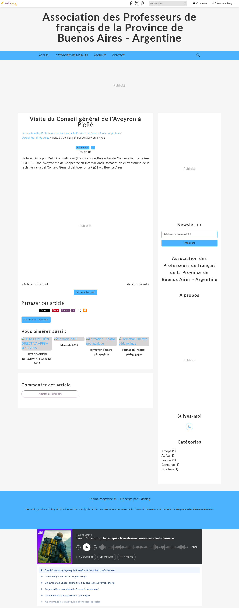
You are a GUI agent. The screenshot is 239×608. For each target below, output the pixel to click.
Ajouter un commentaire (50, 394)
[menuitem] (44, 55)
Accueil (44, 55)
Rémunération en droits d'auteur (126, 509)
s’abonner (88, 557)
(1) (168, 451)
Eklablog (144, 499)
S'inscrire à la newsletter (36, 319)
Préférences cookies (204, 509)
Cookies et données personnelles (177, 509)
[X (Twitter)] (136, 3)
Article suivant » (138, 284)
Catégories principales (72, 55)
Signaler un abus (91, 509)
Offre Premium (151, 509)
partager (108, 557)
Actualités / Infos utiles (35, 137)
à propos (128, 557)
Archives (100, 55)
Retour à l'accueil (85, 292)
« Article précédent (35, 284)
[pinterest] (142, 3)
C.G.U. (105, 509)
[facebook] (131, 3)
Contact (118, 55)
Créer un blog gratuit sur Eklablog (40, 509)
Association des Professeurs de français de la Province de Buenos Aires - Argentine (119, 28)
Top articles (64, 509)
